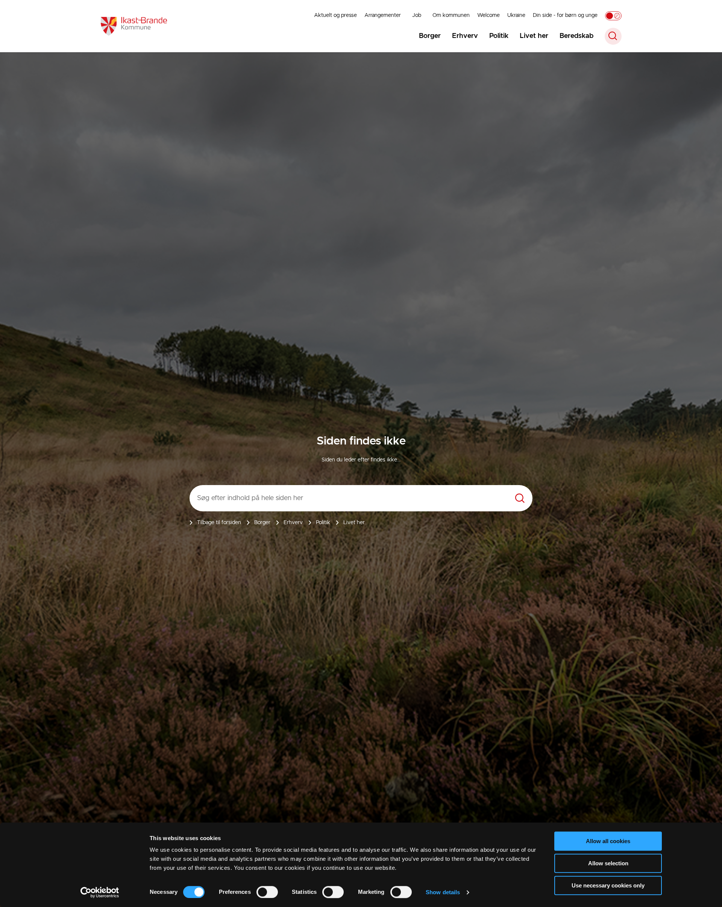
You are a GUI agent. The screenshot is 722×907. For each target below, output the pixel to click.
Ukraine (516, 15)
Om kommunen (451, 15)
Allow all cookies (608, 841)
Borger (430, 36)
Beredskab (576, 36)
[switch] (267, 892)
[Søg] (520, 498)
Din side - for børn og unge (565, 15)
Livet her (534, 36)
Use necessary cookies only (608, 885)
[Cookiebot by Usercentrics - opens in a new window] (100, 892)
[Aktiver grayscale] (613, 15)
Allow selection (608, 863)
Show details (443, 892)
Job (416, 15)
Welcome (488, 15)
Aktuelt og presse (335, 15)
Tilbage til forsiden (219, 522)
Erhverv (465, 36)
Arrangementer (382, 15)
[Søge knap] (613, 36)
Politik (498, 36)
